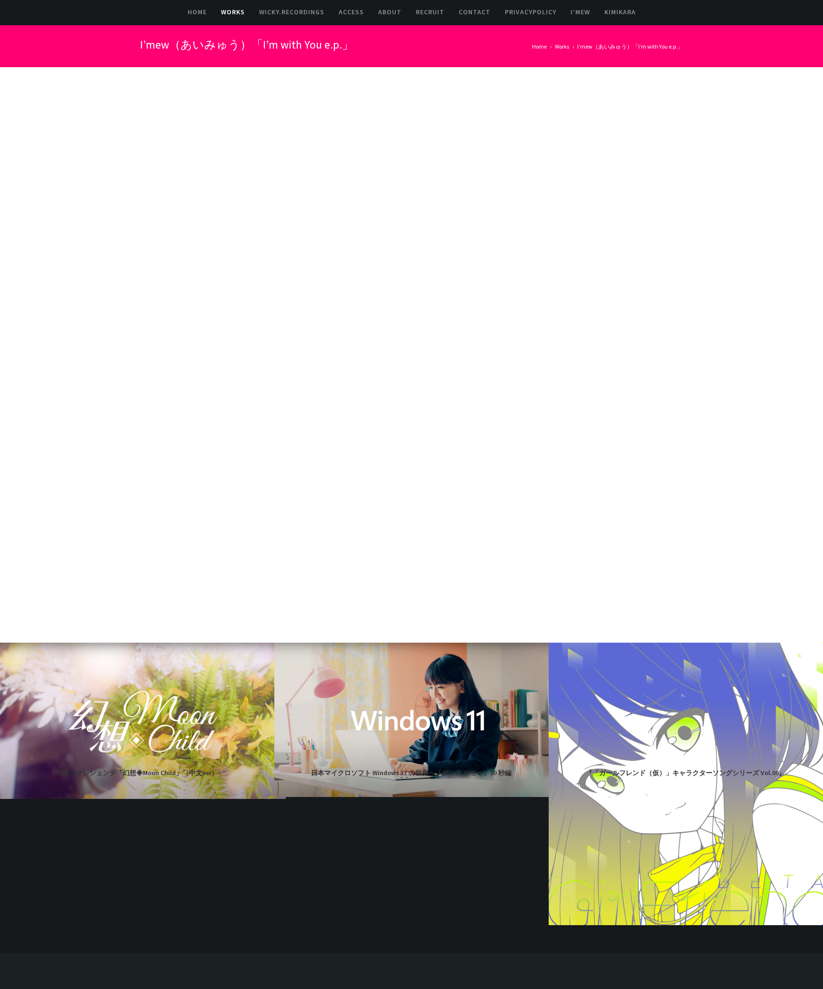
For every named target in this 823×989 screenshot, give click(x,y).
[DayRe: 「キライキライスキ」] (579, 860)
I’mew (580, 12)
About (389, 12)
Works (233, 12)
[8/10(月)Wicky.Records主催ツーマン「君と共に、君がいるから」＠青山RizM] (662, 901)
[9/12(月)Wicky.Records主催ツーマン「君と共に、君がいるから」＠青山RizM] (621, 860)
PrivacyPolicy (530, 12)
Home (197, 12)
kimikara (620, 12)
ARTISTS (534, 157)
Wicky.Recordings (291, 12)
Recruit (430, 12)
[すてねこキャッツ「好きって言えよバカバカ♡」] (579, 901)
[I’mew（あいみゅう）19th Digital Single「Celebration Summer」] (662, 860)
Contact (475, 12)
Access (351, 12)
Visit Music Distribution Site (561, 136)
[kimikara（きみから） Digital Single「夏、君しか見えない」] (621, 901)
